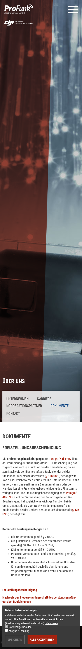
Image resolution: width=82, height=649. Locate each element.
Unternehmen (17, 399)
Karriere (44, 399)
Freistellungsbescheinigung (19, 590)
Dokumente (60, 406)
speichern (14, 639)
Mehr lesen (51, 623)
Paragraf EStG (60, 458)
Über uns (13, 381)
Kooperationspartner (24, 406)
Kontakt (13, 414)
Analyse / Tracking (19, 630)
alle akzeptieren (42, 639)
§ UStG (52, 476)
